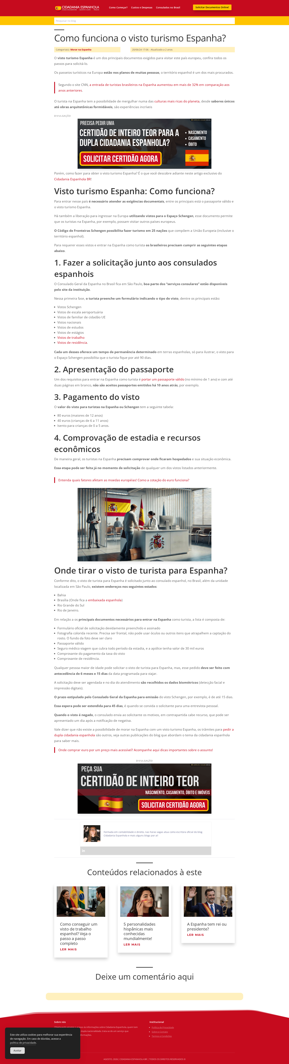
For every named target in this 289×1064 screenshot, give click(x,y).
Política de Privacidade (163, 1027)
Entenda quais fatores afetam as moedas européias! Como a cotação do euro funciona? (123, 480)
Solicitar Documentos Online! (212, 7)
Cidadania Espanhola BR (72, 179)
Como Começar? (118, 7)
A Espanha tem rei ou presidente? (207, 926)
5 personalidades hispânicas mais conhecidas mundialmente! (139, 931)
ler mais (68, 949)
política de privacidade (23, 1042)
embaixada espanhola (105, 600)
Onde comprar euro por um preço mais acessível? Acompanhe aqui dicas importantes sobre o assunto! (135, 750)
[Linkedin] (83, 850)
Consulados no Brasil (168, 7)
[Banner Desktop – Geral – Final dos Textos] (144, 812)
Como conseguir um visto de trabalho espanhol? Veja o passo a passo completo (78, 933)
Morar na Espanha (80, 49)
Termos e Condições (162, 1036)
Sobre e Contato (160, 1031)
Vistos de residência (72, 342)
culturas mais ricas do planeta (177, 101)
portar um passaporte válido (162, 379)
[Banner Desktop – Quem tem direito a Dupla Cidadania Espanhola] (144, 167)
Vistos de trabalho (70, 337)
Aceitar (17, 1050)
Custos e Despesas (141, 7)
